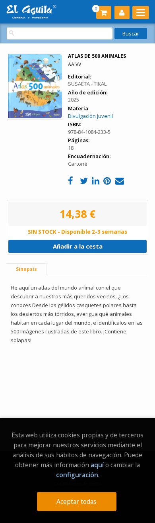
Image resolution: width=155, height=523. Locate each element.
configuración (77, 474)
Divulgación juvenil (90, 115)
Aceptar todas (76, 501)
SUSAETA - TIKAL (87, 83)
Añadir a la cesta (78, 246)
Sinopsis (26, 269)
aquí (97, 464)
